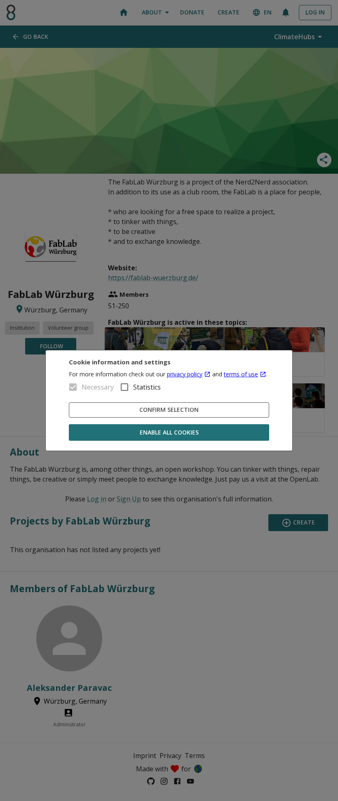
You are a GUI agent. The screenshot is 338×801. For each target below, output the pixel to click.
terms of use (241, 374)
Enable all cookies (169, 432)
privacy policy (184, 374)
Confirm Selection (169, 409)
